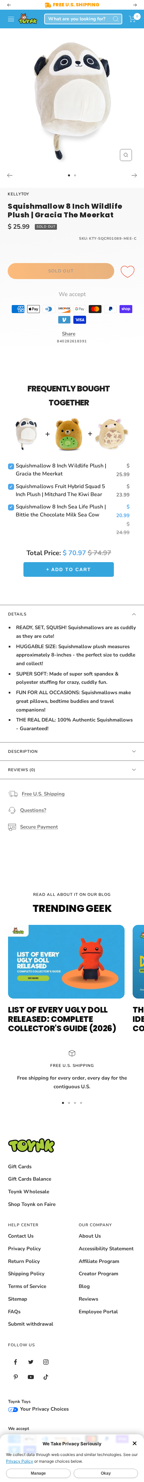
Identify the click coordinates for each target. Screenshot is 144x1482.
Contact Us (20, 1236)
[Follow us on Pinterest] (15, 1377)
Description (23, 751)
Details (17, 614)
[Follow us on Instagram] (45, 1362)
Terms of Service (27, 1286)
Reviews (88, 1299)
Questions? (33, 810)
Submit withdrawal (30, 1324)
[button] (132, 19)
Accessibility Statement (106, 1248)
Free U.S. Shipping (43, 794)
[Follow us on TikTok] (45, 1377)
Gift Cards (19, 1166)
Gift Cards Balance (29, 1179)
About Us (90, 1236)
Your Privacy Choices (44, 1409)
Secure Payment (39, 827)
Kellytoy (18, 194)
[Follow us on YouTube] (30, 1377)
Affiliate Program (99, 1261)
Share (68, 333)
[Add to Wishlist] (128, 272)
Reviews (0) (21, 770)
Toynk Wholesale (28, 1191)
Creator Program (98, 1273)
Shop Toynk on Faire (32, 1204)
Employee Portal (98, 1311)
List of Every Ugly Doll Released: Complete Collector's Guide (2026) (62, 1019)
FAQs (14, 1311)
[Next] (134, 175)
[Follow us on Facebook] (15, 1362)
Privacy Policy (24, 1248)
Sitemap (17, 1299)
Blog (84, 1286)
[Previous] (9, 175)
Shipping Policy (26, 1273)
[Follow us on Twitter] (30, 1362)
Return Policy (24, 1261)
